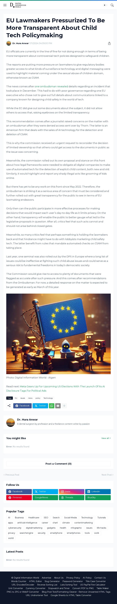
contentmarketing (83, 522)
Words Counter (18, 581)
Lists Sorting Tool (68, 584)
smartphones (73, 533)
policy (38, 398)
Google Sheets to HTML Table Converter (71, 595)
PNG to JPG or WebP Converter (23, 592)
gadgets (51, 528)
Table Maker (103, 588)
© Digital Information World (25, 577)
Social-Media (70, 517)
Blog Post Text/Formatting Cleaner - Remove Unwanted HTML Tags (76, 592)
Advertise (46, 577)
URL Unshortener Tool (37, 595)
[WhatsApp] (51, 405)
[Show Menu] (5, 5)
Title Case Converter (96, 581)
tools (87, 533)
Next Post (107, 475)
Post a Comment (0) (58, 463)
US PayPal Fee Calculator (92, 584)
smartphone (56, 533)
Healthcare (33, 517)
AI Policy (87, 577)
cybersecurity (14, 528)
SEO (46, 517)
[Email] (58, 405)
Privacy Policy (73, 577)
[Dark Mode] (105, 5)
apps (10, 522)
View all (105, 438)
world (11, 538)
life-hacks (101, 528)
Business (19, 517)
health (63, 528)
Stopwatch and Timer (59, 588)
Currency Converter (35, 588)
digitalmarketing (34, 528)
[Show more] (64, 405)
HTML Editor (35, 581)
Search (56, 517)
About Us (58, 577)
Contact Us (100, 577)
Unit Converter (15, 588)
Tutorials (101, 517)
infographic (76, 528)
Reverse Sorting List (47, 584)
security (42, 533)
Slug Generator (52, 581)
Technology (48, 398)
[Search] (112, 5)
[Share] (108, 43)
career (45, 522)
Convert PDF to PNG (83, 588)
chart (55, 522)
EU (16, 398)
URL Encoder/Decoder (23, 584)
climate (66, 522)
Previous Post (12, 475)
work (96, 533)
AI (9, 517)
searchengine (26, 533)
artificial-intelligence (27, 522)
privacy (11, 533)
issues (22, 398)
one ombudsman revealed (51, 86)
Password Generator (72, 581)
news (30, 398)
